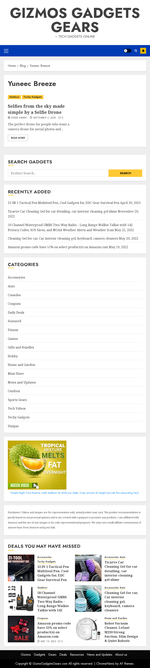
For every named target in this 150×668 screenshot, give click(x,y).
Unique (13, 426)
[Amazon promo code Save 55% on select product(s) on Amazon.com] (21, 629)
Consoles (14, 295)
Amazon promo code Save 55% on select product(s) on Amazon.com (58, 247)
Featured (14, 321)
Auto (11, 286)
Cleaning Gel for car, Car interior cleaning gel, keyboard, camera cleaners (63, 238)
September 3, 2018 (44, 117)
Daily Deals (16, 312)
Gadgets (39, 654)
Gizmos (26, 654)
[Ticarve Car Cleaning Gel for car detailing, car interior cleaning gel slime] (88, 568)
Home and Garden (21, 365)
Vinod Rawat (19, 117)
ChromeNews (105, 663)
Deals (63, 654)
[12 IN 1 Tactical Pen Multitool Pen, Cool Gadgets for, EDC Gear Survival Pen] (21, 568)
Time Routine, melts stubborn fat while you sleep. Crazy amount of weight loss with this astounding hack (82, 493)
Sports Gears (17, 400)
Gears (52, 654)
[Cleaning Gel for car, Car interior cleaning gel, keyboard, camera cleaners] (88, 598)
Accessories (16, 277)
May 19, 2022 (48, 641)
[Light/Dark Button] (127, 51)
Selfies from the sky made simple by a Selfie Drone (36, 109)
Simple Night (18, 493)
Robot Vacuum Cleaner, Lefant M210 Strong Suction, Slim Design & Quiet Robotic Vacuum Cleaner (121, 634)
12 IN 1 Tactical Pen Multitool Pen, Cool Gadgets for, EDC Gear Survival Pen (63, 203)
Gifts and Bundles (21, 347)
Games (13, 339)
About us (121, 654)
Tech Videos (17, 408)
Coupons (14, 303)
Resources (77, 654)
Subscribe (143, 51)
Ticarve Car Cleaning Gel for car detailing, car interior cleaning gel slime (62, 211)
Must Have (16, 373)
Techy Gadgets (32, 97)
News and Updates (22, 382)
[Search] (135, 50)
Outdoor (14, 97)
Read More (18, 138)
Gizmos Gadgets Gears (75, 20)
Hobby (13, 356)
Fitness (13, 330)
